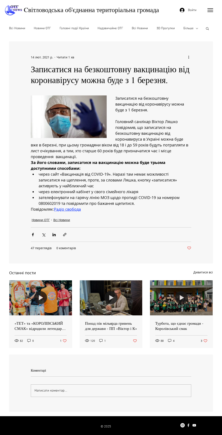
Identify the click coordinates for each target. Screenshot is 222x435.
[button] (210, 10)
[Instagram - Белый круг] (182, 425)
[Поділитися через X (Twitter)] (43, 235)
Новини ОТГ (42, 28)
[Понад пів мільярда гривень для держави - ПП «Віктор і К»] (111, 297)
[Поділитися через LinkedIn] (54, 235)
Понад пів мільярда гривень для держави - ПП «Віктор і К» (111, 326)
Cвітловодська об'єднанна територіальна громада (91, 9)
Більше (188, 28)
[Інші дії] (188, 57)
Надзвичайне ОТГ (110, 28)
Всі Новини (17, 28)
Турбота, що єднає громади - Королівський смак (179, 326)
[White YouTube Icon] (194, 425)
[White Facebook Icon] (188, 425)
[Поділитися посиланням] (65, 235)
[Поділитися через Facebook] (33, 235)
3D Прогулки (166, 28)
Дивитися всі (203, 272)
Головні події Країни (74, 28)
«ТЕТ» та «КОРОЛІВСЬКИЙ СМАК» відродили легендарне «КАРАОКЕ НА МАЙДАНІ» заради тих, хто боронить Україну (40, 326)
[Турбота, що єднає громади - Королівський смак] (181, 297)
